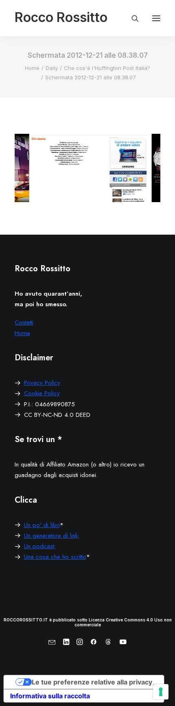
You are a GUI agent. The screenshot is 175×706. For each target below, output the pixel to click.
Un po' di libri (42, 525)
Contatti (24, 322)
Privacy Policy (42, 382)
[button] (156, 18)
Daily (52, 68)
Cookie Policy (42, 393)
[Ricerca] (131, 18)
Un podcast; (40, 546)
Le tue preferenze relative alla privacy (92, 682)
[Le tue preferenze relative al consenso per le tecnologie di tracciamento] (160, 691)
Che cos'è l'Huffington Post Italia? (107, 68)
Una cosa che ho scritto (55, 556)
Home (32, 68)
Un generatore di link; (51, 535)
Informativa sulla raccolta (50, 696)
